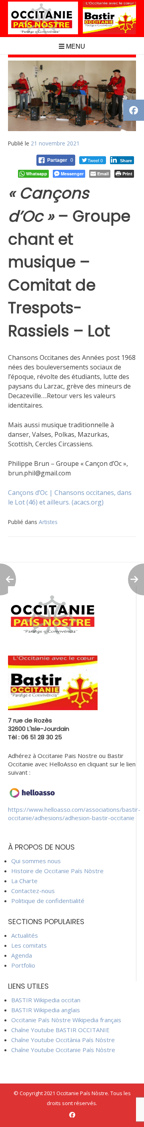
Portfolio (23, 965)
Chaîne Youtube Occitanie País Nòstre (63, 1050)
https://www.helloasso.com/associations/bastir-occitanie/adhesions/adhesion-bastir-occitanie (74, 813)
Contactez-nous (33, 891)
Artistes (48, 522)
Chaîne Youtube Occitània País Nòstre (63, 1040)
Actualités (24, 935)
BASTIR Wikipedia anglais (45, 1010)
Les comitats (29, 945)
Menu (74, 46)
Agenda (21, 955)
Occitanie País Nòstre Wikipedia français (66, 1020)
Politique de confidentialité (47, 901)
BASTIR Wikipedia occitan (45, 1000)
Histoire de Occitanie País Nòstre (57, 871)
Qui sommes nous (36, 861)
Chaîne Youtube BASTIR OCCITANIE (60, 1030)
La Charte (24, 881)
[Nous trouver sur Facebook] (72, 1114)
